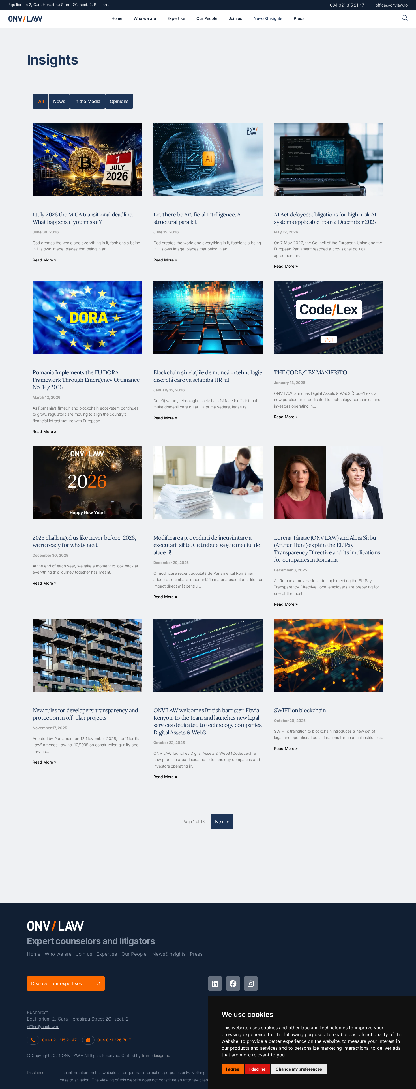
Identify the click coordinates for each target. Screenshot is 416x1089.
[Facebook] (233, 983)
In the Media (87, 101)
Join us (84, 954)
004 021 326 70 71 (115, 1039)
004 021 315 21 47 (59, 1039)
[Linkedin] (215, 983)
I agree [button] (232, 1069)
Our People (134, 954)
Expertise (107, 954)
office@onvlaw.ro (43, 1026)
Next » (222, 821)
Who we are (58, 954)
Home (33, 954)
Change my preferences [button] (299, 1069)
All (41, 101)
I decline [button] (257, 1069)
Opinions (119, 101)
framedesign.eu (156, 1055)
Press (196, 954)
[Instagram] (251, 983)
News (59, 101)
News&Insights (169, 954)
